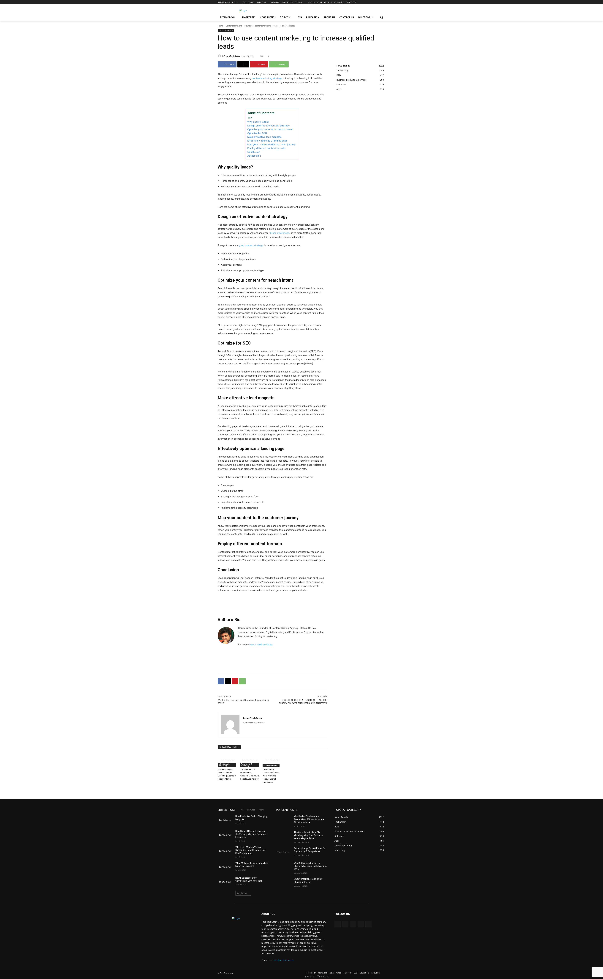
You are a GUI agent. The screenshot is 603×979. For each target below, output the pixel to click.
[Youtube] (383, 2)
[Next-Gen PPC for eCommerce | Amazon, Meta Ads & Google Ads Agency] (249, 760)
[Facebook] (366, 2)
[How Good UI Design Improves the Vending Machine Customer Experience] (225, 835)
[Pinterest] (235, 681)
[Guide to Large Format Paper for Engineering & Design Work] (283, 852)
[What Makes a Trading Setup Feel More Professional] (225, 867)
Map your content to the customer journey (271, 144)
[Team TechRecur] (220, 56)
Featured (251, 810)
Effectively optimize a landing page (267, 140)
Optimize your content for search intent (270, 129)
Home (220, 25)
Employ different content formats (266, 148)
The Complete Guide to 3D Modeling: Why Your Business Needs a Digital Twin (308, 835)
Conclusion (253, 151)
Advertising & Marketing (224, 765)
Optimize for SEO (257, 133)
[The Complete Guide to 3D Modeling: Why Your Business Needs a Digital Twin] (283, 836)
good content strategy (251, 245)
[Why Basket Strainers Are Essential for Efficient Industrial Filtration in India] (283, 820)
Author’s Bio (254, 155)
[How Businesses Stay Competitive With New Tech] (225, 881)
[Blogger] (337, 924)
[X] (375, 2)
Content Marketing (234, 25)
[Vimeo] (379, 2)
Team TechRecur (232, 56)
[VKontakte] (368, 924)
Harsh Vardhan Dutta (260, 644)
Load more (242, 893)
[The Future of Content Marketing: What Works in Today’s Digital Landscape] (272, 760)
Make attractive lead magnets (264, 136)
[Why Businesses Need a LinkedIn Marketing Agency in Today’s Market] (227, 760)
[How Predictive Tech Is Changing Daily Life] (225, 820)
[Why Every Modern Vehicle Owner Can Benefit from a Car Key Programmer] (225, 851)
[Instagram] (370, 2)
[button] (381, 17)
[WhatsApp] (242, 681)
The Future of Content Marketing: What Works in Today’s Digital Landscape (271, 775)
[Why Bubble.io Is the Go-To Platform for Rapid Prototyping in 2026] (283, 867)
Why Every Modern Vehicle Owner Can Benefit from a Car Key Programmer (250, 850)
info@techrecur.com (284, 960)
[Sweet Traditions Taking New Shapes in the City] (283, 882)
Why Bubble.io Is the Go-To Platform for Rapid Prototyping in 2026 (310, 866)
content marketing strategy (267, 78)
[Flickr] (353, 924)
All (242, 810)
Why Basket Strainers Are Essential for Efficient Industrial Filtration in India (309, 819)
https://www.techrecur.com (254, 722)
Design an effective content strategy (268, 125)
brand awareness (279, 232)
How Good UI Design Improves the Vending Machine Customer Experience (251, 834)
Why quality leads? (258, 121)
